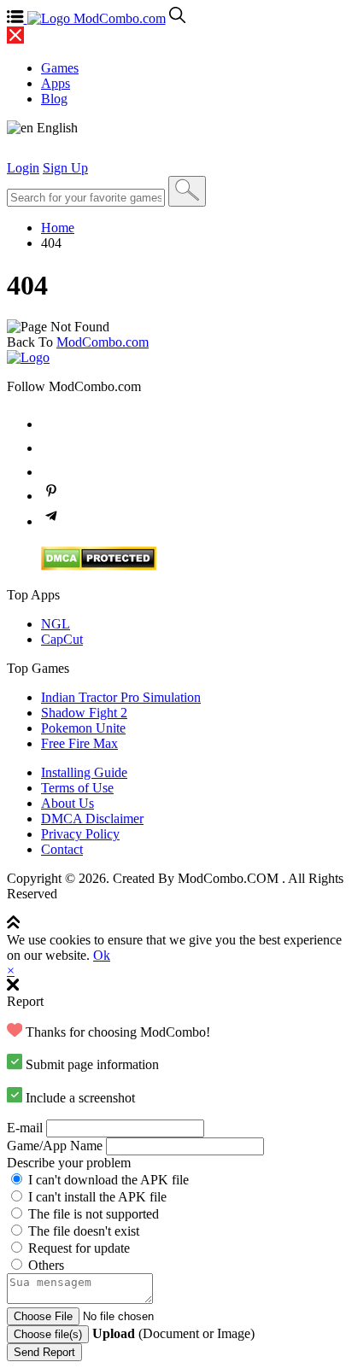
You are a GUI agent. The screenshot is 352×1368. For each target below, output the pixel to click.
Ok (101, 955)
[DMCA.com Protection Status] (98, 565)
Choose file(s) (48, 1334)
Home (57, 227)
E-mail (25, 1127)
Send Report (44, 1352)
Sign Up (65, 168)
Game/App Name (55, 1145)
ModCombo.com (102, 342)
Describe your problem (69, 1162)
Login (23, 168)
